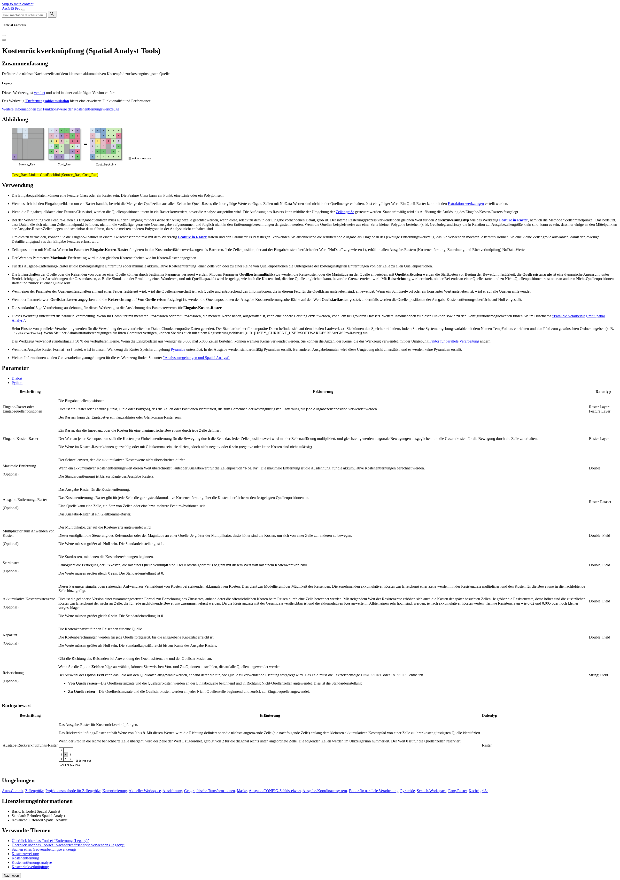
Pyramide (178, 349)
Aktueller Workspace (145, 791)
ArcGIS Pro (11, 8)
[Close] (4, 35)
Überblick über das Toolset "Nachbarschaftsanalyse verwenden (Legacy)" (68, 845)
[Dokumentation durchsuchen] (52, 14)
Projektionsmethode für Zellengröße (73, 791)
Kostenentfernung (25, 858)
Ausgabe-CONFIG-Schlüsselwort (275, 791)
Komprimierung (114, 791)
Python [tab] (17, 383)
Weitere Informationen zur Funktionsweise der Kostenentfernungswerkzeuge (60, 109)
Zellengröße (345, 212)
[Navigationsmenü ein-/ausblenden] (23, 9)
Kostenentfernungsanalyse (32, 862)
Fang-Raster (457, 791)
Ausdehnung (172, 791)
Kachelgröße (478, 791)
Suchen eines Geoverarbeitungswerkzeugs (44, 849)
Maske (242, 791)
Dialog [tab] (17, 378)
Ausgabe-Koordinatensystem (324, 791)
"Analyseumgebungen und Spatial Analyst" (196, 358)
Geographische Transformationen (209, 791)
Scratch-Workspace (431, 791)
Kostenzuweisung (25, 854)
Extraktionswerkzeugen (466, 204)
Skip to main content (17, 4)
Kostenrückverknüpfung (30, 867)
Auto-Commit (12, 791)
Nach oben (11, 875)
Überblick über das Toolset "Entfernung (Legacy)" (50, 841)
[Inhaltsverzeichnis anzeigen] (4, 40)
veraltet (39, 93)
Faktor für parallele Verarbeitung (454, 341)
